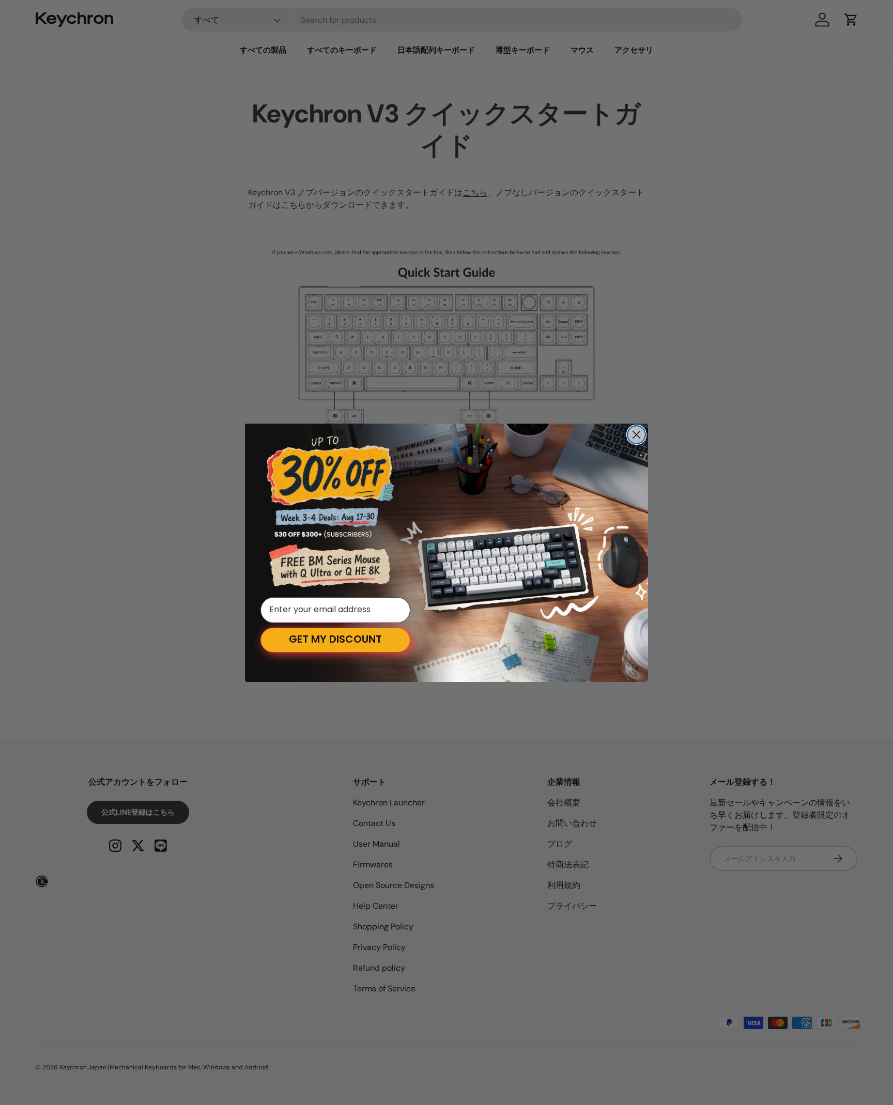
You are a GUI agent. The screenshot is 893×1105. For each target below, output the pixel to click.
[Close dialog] (636, 435)
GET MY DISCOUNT (335, 640)
